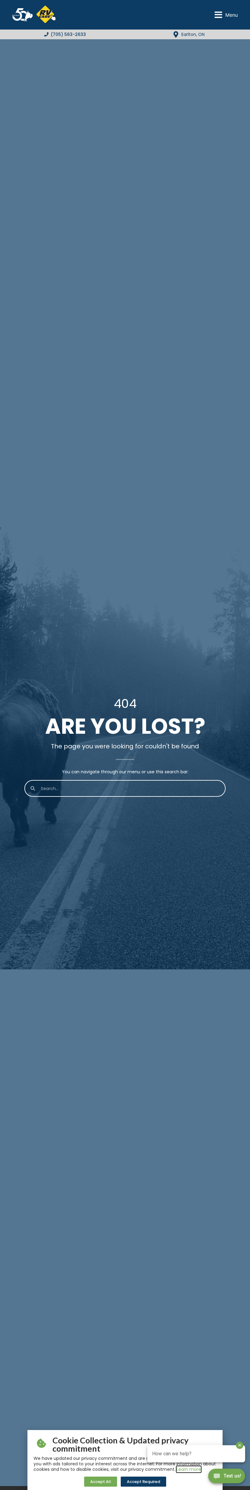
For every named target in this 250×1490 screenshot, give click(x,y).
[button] (226, 15)
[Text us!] (226, 1477)
